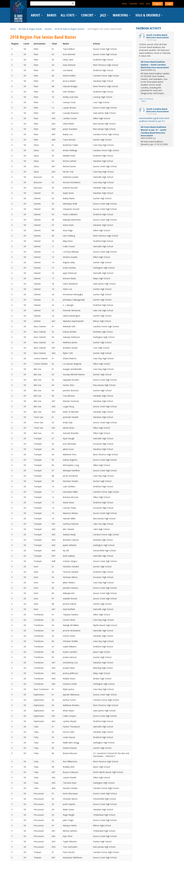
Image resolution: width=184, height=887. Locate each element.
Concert (87, 15)
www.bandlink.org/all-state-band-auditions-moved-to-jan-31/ (154, 119)
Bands (51, 15)
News (124, 3)
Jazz (103, 15)
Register (157, 3)
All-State (68, 15)
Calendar (133, 3)
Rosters (48, 29)
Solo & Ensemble (148, 15)
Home (13, 29)
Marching (121, 15)
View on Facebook (146, 99)
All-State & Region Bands (30, 29)
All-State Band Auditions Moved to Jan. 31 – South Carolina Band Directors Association (153, 131)
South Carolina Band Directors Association (157, 36)
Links (141, 3)
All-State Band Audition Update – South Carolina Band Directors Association (155, 64)
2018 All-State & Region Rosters (70, 29)
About (36, 15)
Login (169, 3)
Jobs (148, 3)
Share (143, 101)
